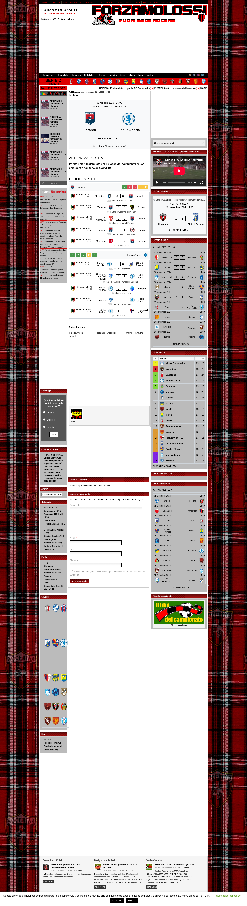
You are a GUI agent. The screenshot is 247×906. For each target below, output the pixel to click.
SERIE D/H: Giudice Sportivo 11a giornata (174, 864)
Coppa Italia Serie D (55, 524)
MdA (82, 92)
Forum (141, 75)
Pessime (51, 427)
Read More (48, 881)
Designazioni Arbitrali (54, 530)
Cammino (76, 75)
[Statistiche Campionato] (53, 95)
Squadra (113, 75)
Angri (169, 420)
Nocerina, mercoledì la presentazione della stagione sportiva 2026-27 (51, 261)
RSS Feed (190, 75)
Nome (72, 538)
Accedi (47, 739)
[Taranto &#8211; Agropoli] (111, 332)
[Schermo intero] (201, 182)
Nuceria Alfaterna (93, 2)
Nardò (169, 409)
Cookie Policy (124, 2)
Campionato (48, 75)
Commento (75, 505)
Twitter (202, 75)
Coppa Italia (63, 75)
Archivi (150, 75)
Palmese (170, 386)
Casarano (171, 374)
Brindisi (170, 460)
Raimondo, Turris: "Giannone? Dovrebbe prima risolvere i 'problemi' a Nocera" (52, 269)
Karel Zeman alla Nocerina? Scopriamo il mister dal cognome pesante (53, 252)
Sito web (74, 560)
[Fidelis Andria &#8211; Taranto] (83, 334)
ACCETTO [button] (117, 900)
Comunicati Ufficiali (53, 514)
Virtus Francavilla (176, 363)
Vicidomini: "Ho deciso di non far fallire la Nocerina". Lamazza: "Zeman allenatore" (52, 244)
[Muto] (196, 182)
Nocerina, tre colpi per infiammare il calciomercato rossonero (51, 208)
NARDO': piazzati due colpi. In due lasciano (205, 88)
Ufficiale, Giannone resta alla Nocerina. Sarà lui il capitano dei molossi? (53, 199)
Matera (169, 397)
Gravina (170, 403)
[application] (179, 171)
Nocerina (171, 369)
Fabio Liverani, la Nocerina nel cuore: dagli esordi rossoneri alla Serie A (53, 225)
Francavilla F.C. (174, 437)
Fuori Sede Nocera (72, 2)
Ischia (169, 414)
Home (44, 2)
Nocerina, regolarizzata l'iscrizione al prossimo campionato (51, 278)
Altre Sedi (48, 508)
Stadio (123, 75)
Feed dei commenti (53, 746)
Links (137, 2)
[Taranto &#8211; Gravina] (138, 332)
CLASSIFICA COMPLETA (165, 466)
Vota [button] (53, 434)
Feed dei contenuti (52, 743)
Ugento (170, 432)
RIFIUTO (132, 900)
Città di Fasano (174, 443)
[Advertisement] (123, 49)
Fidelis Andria (173, 380)
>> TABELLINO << (179, 230)
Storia (132, 75)
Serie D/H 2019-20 (102, 106)
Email (72, 549)
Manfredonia (173, 455)
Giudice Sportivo (52, 536)
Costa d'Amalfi (174, 449)
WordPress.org (51, 749)
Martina (170, 392)
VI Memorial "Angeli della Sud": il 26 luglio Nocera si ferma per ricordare (53, 216)
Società (102, 75)
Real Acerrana (173, 426)
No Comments (79, 870)
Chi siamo (55, 2)
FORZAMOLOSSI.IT (59, 9)
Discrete (51, 419)
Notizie (47, 539)
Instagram (198, 75)
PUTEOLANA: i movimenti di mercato (155, 88)
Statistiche (88, 75)
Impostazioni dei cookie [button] (228, 895)
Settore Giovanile (52, 546)
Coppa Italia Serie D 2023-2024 (157, 2)
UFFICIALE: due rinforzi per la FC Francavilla (104, 88)
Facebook (194, 75)
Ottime (50, 412)
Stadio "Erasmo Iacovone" (112, 146)
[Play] (157, 182)
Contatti (110, 2)
